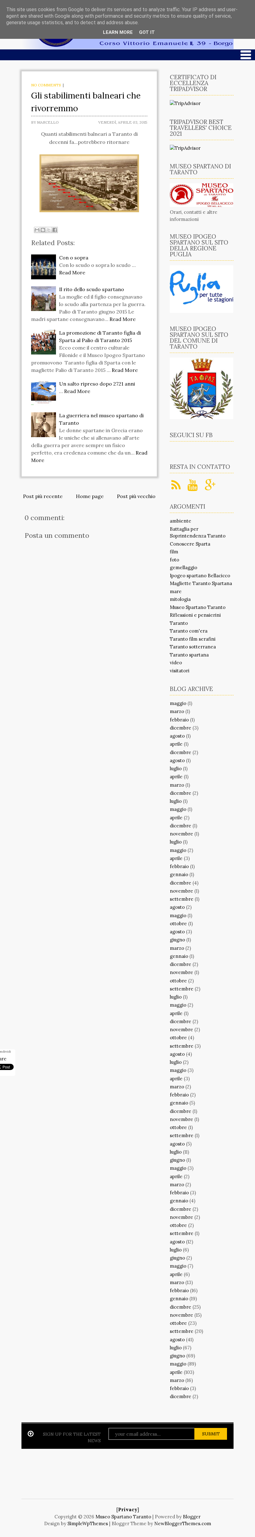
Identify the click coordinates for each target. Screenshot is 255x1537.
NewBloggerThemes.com (182, 1523)
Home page (90, 496)
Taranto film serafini (193, 639)
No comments (46, 85)
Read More (72, 272)
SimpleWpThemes (87, 1523)
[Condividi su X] (49, 230)
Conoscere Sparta (190, 544)
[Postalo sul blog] (43, 230)
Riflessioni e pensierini (195, 615)
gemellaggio (183, 567)
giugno (177, 940)
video (176, 663)
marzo (177, 711)
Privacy (127, 1509)
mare (176, 591)
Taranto (179, 623)
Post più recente (43, 496)
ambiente (180, 521)
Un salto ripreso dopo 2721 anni (97, 384)
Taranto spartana (189, 655)
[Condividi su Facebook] (55, 230)
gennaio (179, 874)
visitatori (179, 671)
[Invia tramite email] (37, 230)
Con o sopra (73, 257)
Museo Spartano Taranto (197, 607)
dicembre (180, 728)
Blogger (192, 1517)
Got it (147, 32)
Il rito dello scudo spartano (91, 289)
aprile (176, 744)
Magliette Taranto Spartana (201, 583)
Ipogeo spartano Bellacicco (200, 576)
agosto (177, 736)
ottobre (178, 923)
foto (174, 560)
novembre (181, 834)
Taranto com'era (188, 631)
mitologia (180, 599)
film (174, 552)
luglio (176, 768)
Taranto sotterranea (193, 647)
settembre (181, 899)
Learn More (118, 32)
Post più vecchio (136, 496)
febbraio (179, 720)
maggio (178, 703)
